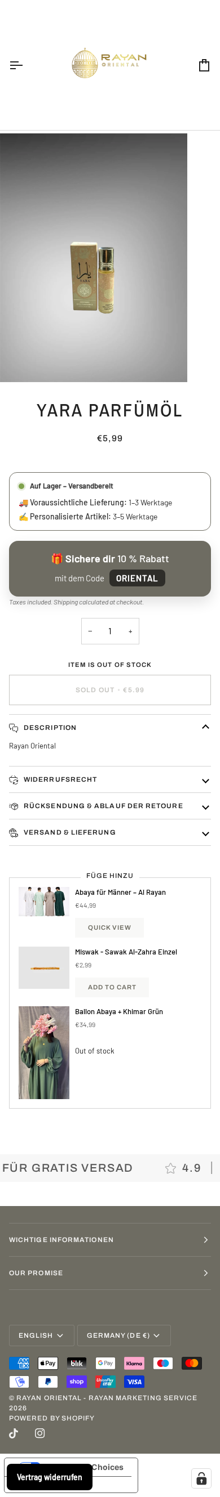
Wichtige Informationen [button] (61, 1240)
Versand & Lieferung (69, 832)
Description (49, 728)
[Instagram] (40, 1433)
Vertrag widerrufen (49, 1477)
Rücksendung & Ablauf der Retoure (102, 806)
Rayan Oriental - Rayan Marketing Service (106, 1398)
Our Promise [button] (36, 1273)
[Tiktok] (13, 1433)
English (36, 1335)
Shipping (66, 602)
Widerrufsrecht (59, 779)
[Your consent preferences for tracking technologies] (201, 1478)
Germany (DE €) (118, 1335)
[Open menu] (26, 65)
